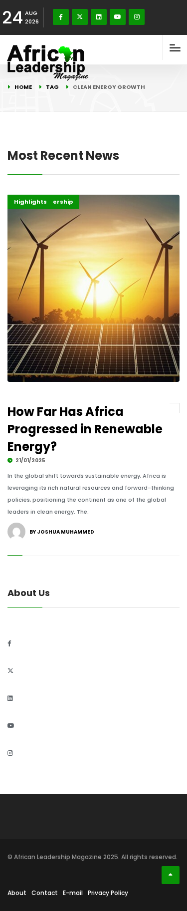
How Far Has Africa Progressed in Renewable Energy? (85, 429)
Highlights (30, 202)
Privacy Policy (108, 893)
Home (23, 87)
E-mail (73, 893)
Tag (52, 87)
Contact (44, 893)
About (16, 893)
